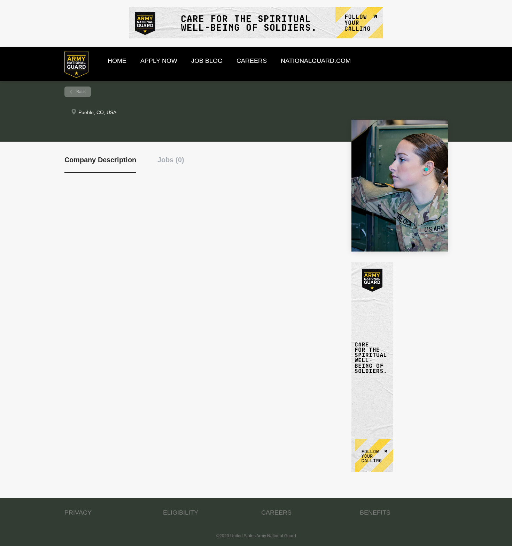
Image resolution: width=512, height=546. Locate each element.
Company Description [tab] (100, 160)
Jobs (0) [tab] (170, 160)
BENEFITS (375, 512)
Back (80, 91)
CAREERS (276, 512)
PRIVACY (78, 512)
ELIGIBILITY (180, 512)
